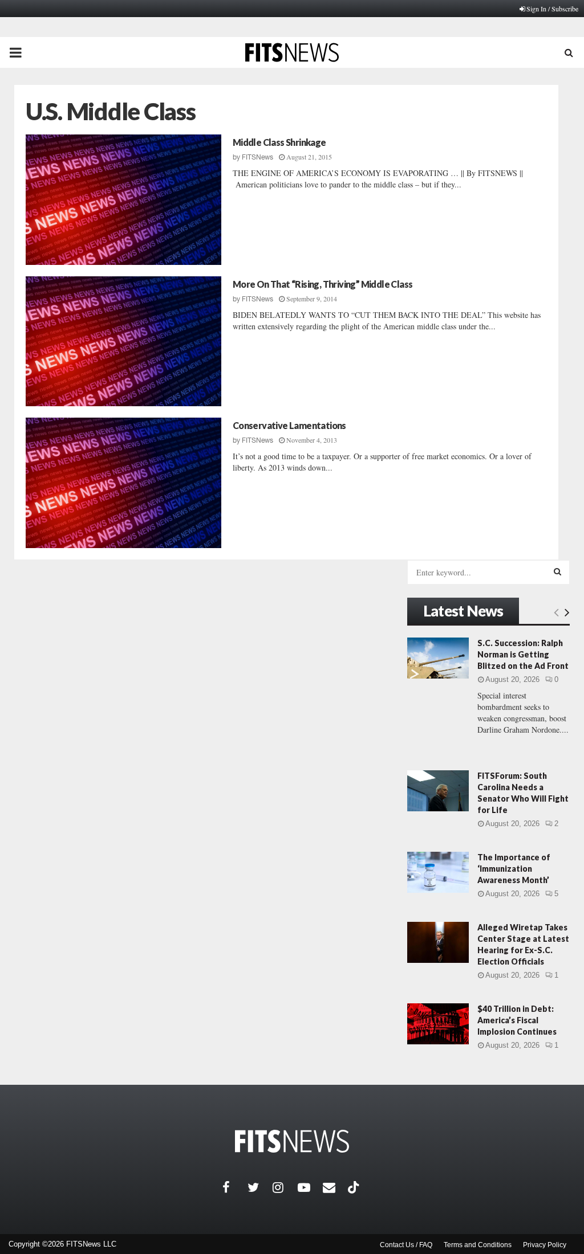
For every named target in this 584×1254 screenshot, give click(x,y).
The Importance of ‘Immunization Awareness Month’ (513, 868)
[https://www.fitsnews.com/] (292, 1141)
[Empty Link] (556, 612)
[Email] (335, 1187)
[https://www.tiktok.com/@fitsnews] (355, 1187)
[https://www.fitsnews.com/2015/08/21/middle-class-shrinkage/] (123, 199)
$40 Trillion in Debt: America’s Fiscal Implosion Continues (517, 1020)
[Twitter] (260, 1187)
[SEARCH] (557, 571)
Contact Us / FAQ (406, 1245)
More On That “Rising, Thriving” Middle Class (323, 284)
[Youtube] (310, 1187)
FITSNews (257, 157)
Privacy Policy (544, 1245)
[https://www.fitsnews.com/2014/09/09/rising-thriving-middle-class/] (123, 341)
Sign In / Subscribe (552, 8)
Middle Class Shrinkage (279, 142)
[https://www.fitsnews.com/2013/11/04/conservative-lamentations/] (123, 483)
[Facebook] (235, 1187)
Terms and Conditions (478, 1245)
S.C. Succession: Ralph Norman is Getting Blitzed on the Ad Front (523, 654)
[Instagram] (285, 1187)
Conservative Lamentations (289, 425)
